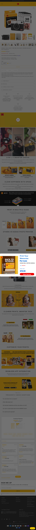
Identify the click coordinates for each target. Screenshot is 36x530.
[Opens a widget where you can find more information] (32, 528)
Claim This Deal (27, 274)
